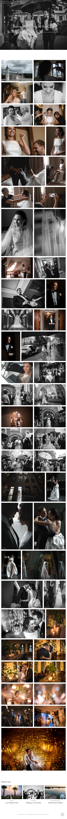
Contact (11, 3)
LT (15, 3)
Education (4, 3)
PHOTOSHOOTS (5, 1)
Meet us (19, 1)
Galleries (12, 1)
